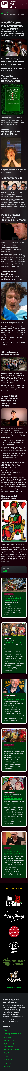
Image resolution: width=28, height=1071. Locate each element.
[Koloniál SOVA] (14, 947)
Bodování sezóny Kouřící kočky (9, 1045)
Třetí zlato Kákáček (14, 699)
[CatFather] (14, 900)
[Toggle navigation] (24, 4)
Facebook (7, 1063)
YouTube (7, 1066)
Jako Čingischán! (12, 642)
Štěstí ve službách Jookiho (13, 798)
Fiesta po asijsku (12, 749)
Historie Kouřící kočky (11, 1049)
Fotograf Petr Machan (14, 987)
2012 (5, 571)
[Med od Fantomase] (14, 916)
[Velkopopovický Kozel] (14, 976)
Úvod (6, 1030)
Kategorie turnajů (9, 1040)
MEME (6, 1056)
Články (6, 12)
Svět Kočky (7, 1037)
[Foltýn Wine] (14, 931)
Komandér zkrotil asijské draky (12, 599)
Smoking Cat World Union (12, 1034)
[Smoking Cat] (2, 13)
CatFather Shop (9, 1060)
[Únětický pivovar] (14, 961)
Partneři (6, 1053)
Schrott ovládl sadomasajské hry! (13, 853)
